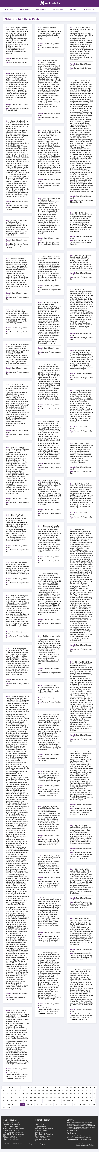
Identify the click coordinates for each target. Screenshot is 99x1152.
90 (67, 1097)
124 (32, 1104)
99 (7, 1101)
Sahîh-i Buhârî (11, 1123)
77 (15, 1097)
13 (47, 1087)
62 (51, 1094)
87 (55, 1097)
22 (83, 1087)
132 (70, 1104)
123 (27, 1104)
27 (7, 1090)
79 (23, 1097)
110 (59, 1101)
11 (39, 1087)
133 (75, 1104)
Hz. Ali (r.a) (38, 1123)
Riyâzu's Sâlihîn (12, 1138)
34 (35, 1090)
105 (35, 1101)
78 (19, 1097)
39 (55, 1090)
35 (39, 1090)
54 (19, 1094)
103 (26, 1101)
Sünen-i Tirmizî (12, 1127)
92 (75, 1097)
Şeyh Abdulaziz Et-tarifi (43, 1140)
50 (3, 1094)
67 (71, 1094)
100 (12, 1101)
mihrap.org (42, 1144)
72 (90, 1094)
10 (35, 1087)
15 (55, 1087)
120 (13, 1104)
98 (3, 1101)
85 (47, 1097)
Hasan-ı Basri (39, 1125)
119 (8, 1104)
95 (86, 1097)
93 (78, 1097)
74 (3, 1097)
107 (45, 1101)
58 (35, 1094)
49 (94, 1090)
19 (71, 1087)
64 (59, 1094)
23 (87, 1087)
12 (43, 1087)
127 (46, 1104)
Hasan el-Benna (40, 1138)
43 (71, 1090)
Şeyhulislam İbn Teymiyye (44, 1134)
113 (73, 1101)
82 (35, 1097)
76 (11, 1097)
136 (89, 1104)
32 (27, 1090)
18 (67, 1087)
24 (91, 1087)
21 (79, 1087)
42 (67, 1090)
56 (27, 1094)
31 (23, 1090)
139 (8, 1107)
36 (43, 1090)
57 (31, 1094)
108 (49, 1101)
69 (78, 1094)
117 (92, 1101)
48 (90, 1090)
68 (75, 1094)
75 (7, 1097)
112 (68, 1101)
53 (15, 1094)
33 (31, 1090)
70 (82, 1094)
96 (90, 1097)
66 (67, 1094)
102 (21, 1101)
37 (47, 1090)
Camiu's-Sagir (11, 1140)
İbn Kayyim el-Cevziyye (43, 1136)
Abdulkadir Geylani (41, 1130)
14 (51, 1087)
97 (94, 1097)
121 (18, 1104)
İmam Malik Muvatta (14, 1134)
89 (63, 1097)
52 (11, 1094)
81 (31, 1097)
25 (95, 1087)
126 (42, 1104)
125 (37, 1104)
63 (55, 1094)
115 (83, 1101)
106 (40, 1101)
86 (51, 1097)
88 (59, 1097)
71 (86, 1094)
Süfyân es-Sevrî (40, 1127)
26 (3, 1090)
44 (75, 1090)
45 (78, 1090)
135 (84, 1104)
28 (11, 1090)
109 (54, 1101)
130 (60, 1104)
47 (86, 1090)
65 (63, 1094)
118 (4, 1104)
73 (94, 1094)
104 (30, 1101)
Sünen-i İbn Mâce (13, 1132)
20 (75, 1087)
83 (39, 1097)
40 (59, 1090)
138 (4, 1107)
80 (27, 1097)
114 (78, 1101)
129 (56, 1104)
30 (19, 1090)
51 (7, 1094)
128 (51, 1104)
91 (71, 1097)
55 (23, 1094)
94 (82, 1097)
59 (39, 1094)
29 (15, 1090)
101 (16, 1101)
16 (59, 1087)
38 (51, 1090)
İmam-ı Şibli (39, 1132)
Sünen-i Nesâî (11, 1130)
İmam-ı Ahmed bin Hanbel (44, 1128)
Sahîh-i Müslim (12, 1125)
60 (43, 1094)
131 (65, 1104)
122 (23, 1104)
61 (47, 1094)
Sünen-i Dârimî (12, 1136)
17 (63, 1087)
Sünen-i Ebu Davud (13, 1128)
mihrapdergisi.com (33, 1144)
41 (63, 1090)
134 (79, 1104)
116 (87, 1101)
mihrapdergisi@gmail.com (88, 1145)
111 (64, 1101)
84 (43, 1097)
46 (82, 1090)
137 (94, 1104)
